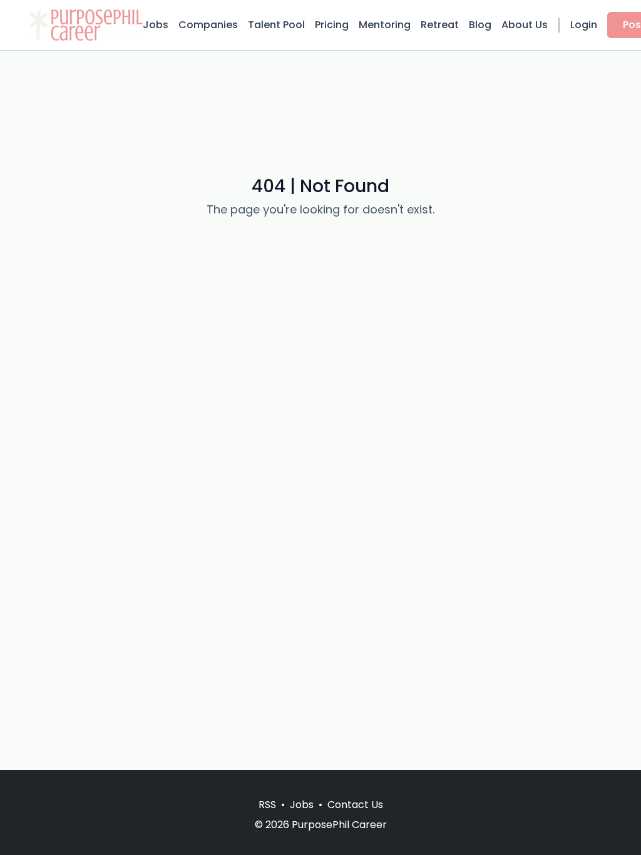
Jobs (155, 25)
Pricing (332, 25)
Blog (480, 25)
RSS (267, 804)
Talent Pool (276, 25)
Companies (208, 25)
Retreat (440, 25)
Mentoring (385, 25)
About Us (524, 25)
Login (583, 25)
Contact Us (355, 804)
